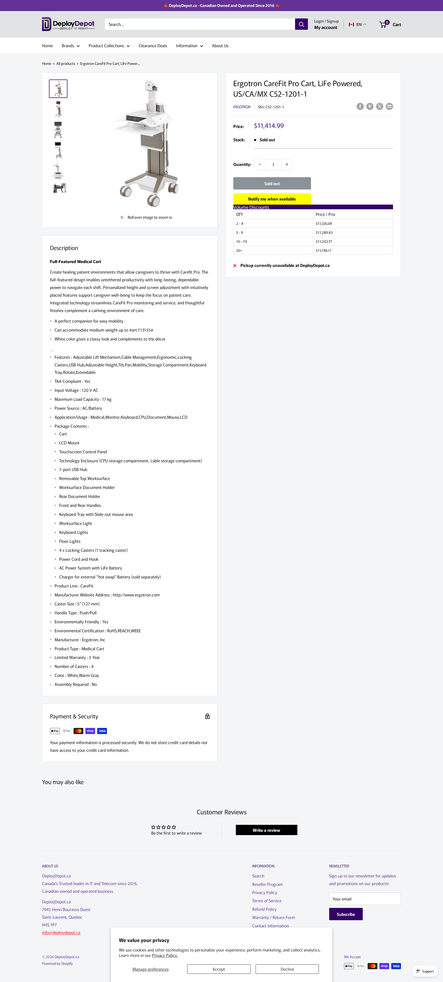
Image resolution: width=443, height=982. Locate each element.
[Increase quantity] (286, 164)
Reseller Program (267, 884)
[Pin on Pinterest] (370, 106)
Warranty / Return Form (273, 917)
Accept (219, 969)
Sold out (272, 183)
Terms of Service (266, 900)
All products (65, 63)
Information (186, 45)
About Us (220, 45)
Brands (68, 45)
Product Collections (106, 45)
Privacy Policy (264, 892)
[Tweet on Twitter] (379, 106)
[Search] (301, 24)
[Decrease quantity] (259, 164)
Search (258, 876)
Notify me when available (272, 199)
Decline (287, 969)
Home (47, 45)
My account (325, 27)
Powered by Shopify (57, 963)
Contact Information (270, 926)
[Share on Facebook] (360, 106)
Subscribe (346, 914)
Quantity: (242, 164)
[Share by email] (389, 106)
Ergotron (241, 106)
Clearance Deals (153, 45)
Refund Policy (264, 909)
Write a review (266, 830)
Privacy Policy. (165, 955)
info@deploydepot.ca (61, 932)
